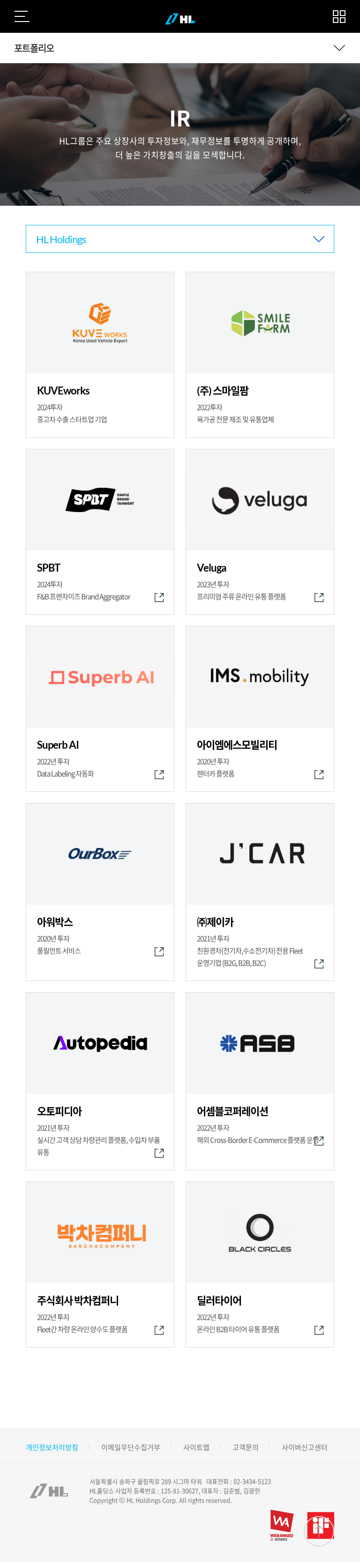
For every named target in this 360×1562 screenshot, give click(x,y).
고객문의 (245, 1447)
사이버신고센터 (305, 1447)
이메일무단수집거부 (130, 1447)
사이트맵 (196, 1447)
